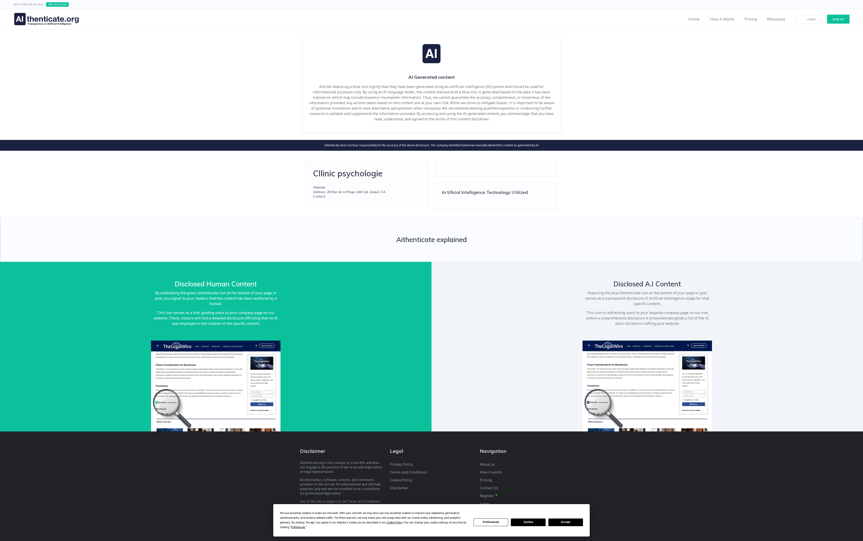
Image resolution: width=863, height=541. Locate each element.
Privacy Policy (401, 464)
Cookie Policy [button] (394, 522)
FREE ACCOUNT (57, 4)
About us (487, 464)
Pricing (486, 480)
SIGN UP (838, 19)
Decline (528, 522)
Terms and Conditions (408, 472)
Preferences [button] (298, 527)
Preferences (491, 522)
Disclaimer (399, 488)
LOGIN (811, 19)
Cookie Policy (401, 480)
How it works (491, 472)
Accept (565, 522)
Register (487, 496)
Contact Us (489, 488)
